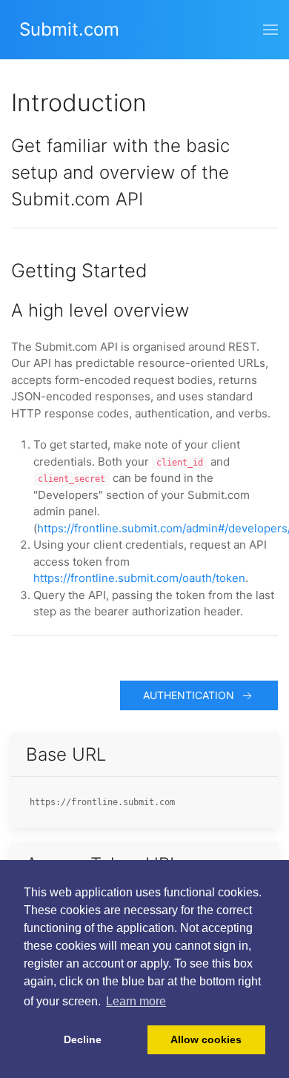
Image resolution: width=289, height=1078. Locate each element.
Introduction (79, 102)
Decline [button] (83, 1039)
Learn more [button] (136, 1001)
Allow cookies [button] (206, 1039)
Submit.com (69, 29)
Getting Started (79, 270)
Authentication (191, 695)
